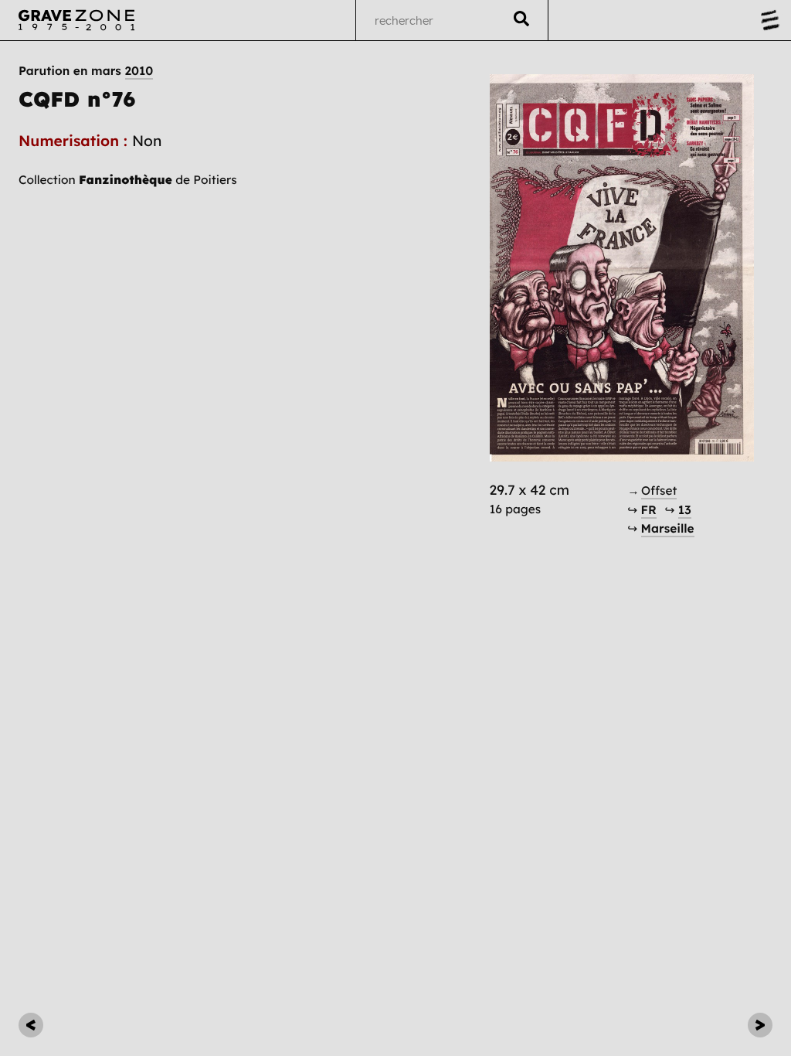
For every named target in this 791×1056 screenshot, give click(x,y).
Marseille (667, 528)
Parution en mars (86, 71)
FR (649, 509)
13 (684, 509)
